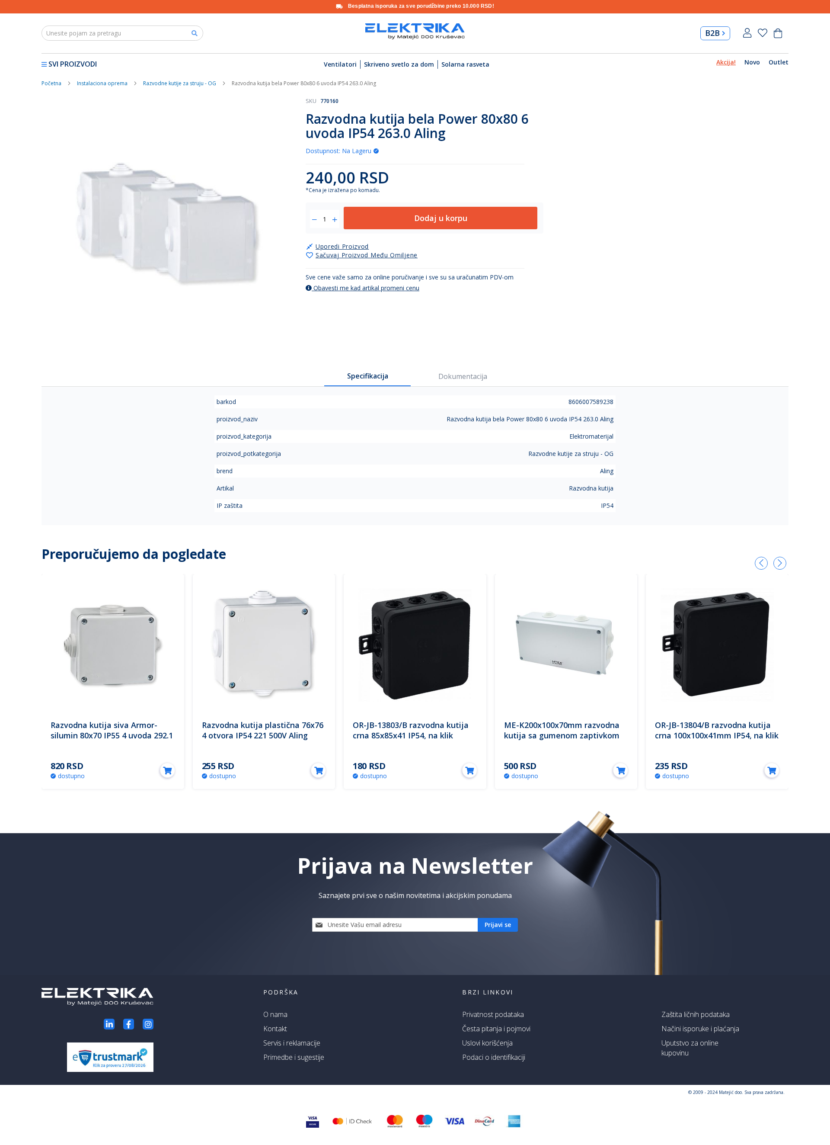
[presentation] (761, 563)
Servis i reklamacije (291, 1043)
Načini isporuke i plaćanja (700, 1028)
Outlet (778, 62)
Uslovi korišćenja (487, 1043)
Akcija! (726, 62)
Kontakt (275, 1028)
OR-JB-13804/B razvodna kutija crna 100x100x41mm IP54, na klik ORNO (717, 735)
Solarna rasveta (465, 64)
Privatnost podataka (493, 1014)
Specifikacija (367, 376)
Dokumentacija (462, 376)
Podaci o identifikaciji (493, 1057)
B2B (712, 33)
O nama (275, 1014)
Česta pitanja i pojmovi (496, 1028)
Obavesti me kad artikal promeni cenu (365, 288)
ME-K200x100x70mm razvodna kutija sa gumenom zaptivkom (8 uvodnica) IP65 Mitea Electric (563, 735)
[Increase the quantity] (334, 219)
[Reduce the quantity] (314, 219)
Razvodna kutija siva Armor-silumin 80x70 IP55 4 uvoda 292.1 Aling (112, 735)
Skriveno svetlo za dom (399, 64)
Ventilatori (340, 64)
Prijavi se (747, 33)
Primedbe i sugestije (293, 1057)
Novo (752, 62)
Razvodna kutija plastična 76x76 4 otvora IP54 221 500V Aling (262, 730)
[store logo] (415, 31)
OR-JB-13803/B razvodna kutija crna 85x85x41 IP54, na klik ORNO (411, 735)
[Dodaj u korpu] (167, 770)
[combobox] (122, 33)
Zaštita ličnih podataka (695, 1014)
